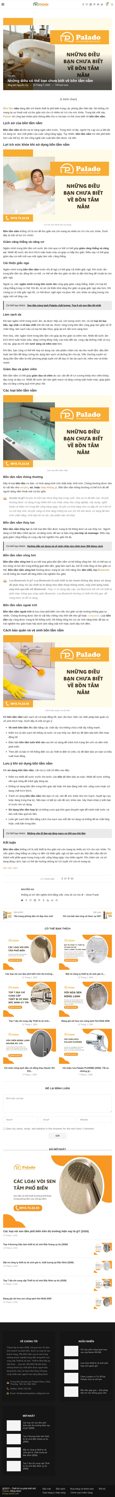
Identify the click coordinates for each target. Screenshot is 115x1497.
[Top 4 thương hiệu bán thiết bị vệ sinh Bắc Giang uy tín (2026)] (103, 1249)
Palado (5, 1491)
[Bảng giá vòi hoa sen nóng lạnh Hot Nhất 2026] (85, 999)
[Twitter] (87, 4)
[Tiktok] (102, 4)
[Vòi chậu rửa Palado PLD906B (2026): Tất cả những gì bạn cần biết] (85, 1046)
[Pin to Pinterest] (69, 879)
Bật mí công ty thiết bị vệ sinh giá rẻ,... (85, 974)
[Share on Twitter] (65, 879)
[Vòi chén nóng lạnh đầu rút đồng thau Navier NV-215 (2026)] (29, 1046)
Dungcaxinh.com (10, 1493)
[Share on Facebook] (62, 879)
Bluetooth (103, 570)
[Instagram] (91, 4)
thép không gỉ (49, 487)
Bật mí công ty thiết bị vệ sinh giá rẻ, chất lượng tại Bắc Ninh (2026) (38, 1262)
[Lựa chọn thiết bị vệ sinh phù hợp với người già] (71, 1364)
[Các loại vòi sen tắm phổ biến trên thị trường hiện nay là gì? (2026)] (29, 952)
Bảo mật (47, 1488)
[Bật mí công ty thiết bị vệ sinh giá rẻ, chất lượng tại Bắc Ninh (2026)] (85, 952)
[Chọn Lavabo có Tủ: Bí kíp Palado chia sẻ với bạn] (71, 1378)
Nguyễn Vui (22, 85)
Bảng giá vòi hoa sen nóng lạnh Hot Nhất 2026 (85, 1021)
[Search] (112, 4)
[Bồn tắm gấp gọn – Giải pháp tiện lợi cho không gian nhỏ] (71, 1391)
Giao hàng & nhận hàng (54, 1492)
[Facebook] (83, 4)
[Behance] (98, 4)
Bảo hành (60, 1488)
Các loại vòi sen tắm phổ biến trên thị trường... (29, 974)
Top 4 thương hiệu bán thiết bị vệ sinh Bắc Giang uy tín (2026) (35, 1244)
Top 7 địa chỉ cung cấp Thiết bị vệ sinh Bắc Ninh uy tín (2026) (34, 1280)
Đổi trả (102, 1488)
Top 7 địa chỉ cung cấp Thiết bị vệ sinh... (29, 1021)
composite (93, 615)
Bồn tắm (8, 108)
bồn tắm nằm (10, 868)
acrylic (24, 487)
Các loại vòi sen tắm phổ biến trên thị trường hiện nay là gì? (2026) (46, 1231)
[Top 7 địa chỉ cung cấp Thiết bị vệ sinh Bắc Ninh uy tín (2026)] (29, 999)
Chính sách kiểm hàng (82, 1492)
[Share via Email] (72, 879)
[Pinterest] (94, 4)
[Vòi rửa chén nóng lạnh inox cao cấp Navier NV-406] (71, 1351)
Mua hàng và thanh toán (82, 1488)
